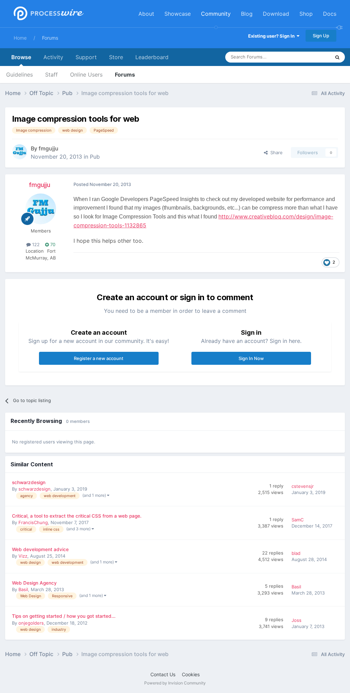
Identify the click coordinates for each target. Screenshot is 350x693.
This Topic (311, 56)
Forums (50, 38)
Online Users (86, 74)
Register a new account (98, 358)
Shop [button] (306, 13)
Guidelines (19, 74)
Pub (95, 156)
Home (20, 38)
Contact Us (162, 674)
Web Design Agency (34, 583)
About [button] (146, 13)
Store (116, 57)
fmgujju (48, 148)
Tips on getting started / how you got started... (64, 616)
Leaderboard (152, 57)
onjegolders (31, 623)
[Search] (337, 57)
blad (296, 553)
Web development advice (40, 549)
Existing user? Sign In (272, 36)
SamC (298, 519)
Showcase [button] (177, 13)
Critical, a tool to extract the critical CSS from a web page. (77, 516)
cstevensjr (303, 486)
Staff (51, 74)
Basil (23, 589)
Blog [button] (247, 13)
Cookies (191, 674)
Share (275, 152)
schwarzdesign (28, 482)
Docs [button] (329, 13)
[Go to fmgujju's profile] (19, 151)
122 (35, 244)
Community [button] (216, 13)
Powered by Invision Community (175, 682)
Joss (296, 620)
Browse (21, 57)
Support (86, 57)
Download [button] (276, 13)
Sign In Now (251, 358)
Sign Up (321, 35)
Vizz (22, 556)
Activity (53, 57)
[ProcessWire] (48, 13)
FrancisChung (33, 522)
